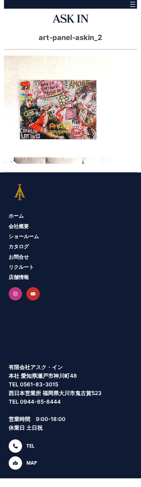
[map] (15, 463)
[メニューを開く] (132, 4)
